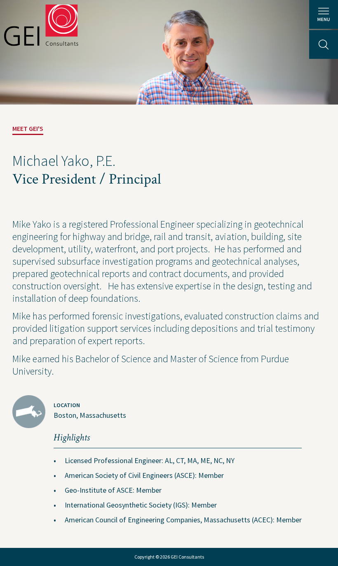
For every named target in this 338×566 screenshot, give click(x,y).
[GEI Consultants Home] (41, 25)
